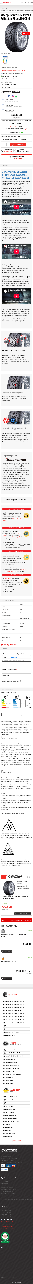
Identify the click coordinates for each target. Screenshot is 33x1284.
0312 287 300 (8, 151)
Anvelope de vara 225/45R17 (14, 1010)
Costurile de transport (9, 555)
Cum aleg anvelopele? (10, 644)
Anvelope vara (10, 1029)
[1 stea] (11, 657)
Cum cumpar (9, 1106)
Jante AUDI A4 (10, 1059)
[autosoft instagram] (13, 96)
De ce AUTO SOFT (11, 1097)
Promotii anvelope (11, 1115)
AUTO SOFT (5, 3)
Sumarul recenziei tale (9, 669)
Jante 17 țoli (9, 1083)
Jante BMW (9, 1077)
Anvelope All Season (12, 1032)
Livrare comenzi (10, 1103)
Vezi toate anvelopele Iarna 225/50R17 (16, 920)
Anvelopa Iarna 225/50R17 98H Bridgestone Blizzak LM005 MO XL (15, 897)
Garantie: (14, 126)
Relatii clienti (9, 1127)
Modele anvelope (10, 1026)
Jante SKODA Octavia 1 (13, 1074)
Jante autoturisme (11, 1050)
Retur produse (10, 1109)
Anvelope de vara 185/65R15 (14, 1007)
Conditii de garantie (12, 1121)
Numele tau (6, 675)
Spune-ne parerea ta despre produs (13, 660)
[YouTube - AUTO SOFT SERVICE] (11, 1224)
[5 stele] (16, 657)
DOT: (14, 123)
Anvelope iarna (10, 1035)
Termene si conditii (11, 1100)
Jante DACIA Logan (11, 1062)
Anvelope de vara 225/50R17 (14, 1023)
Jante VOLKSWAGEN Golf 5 (14, 1056)
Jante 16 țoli (9, 1080)
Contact (8, 1130)
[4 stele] (14, 657)
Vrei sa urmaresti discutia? (10, 681)
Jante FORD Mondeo (12, 1068)
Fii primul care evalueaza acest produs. (14, 70)
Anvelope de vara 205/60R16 (14, 1013)
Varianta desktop (16, 1282)
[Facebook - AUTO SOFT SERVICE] (2, 1224)
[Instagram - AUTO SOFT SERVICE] (8, 1224)
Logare (25, 1)
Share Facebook (9, 96)
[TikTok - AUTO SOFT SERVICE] (5, 1224)
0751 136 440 (4, 1181)
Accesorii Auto (10, 1133)
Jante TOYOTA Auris (12, 1065)
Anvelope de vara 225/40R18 (14, 1017)
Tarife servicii (9, 1112)
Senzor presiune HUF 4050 (9, 961)
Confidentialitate (11, 1118)
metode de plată (15, 537)
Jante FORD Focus (11, 1071)
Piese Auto (8, 1136)
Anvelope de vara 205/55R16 (14, 1001)
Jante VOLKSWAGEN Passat (14, 1053)
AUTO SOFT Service (18, 1141)
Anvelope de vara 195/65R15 (14, 1004)
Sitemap (8, 1124)
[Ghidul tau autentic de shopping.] (4, 1169)
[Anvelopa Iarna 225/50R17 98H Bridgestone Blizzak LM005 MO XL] (16, 888)
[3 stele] (13, 657)
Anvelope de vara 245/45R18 (14, 1020)
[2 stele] (12, 657)
